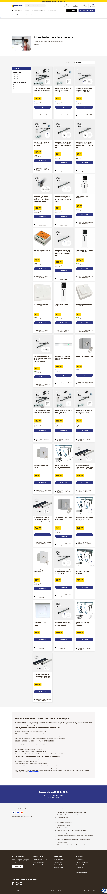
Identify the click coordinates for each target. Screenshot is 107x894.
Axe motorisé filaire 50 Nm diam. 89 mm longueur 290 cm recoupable (63, 467)
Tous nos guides (58, 862)
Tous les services (80, 859)
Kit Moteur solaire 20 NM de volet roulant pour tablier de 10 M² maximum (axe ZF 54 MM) (42, 676)
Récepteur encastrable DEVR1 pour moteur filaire (42, 251)
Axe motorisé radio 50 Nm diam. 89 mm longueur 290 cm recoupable (84, 519)
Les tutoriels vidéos (58, 865)
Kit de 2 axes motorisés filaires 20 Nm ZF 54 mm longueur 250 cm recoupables (42, 90)
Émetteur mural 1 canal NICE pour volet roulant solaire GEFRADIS (41, 623)
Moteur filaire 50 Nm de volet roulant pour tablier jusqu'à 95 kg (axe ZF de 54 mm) (63, 571)
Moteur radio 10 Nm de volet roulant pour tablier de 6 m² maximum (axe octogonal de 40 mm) (63, 252)
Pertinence (85, 62)
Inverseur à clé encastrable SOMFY (41, 466)
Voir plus (36, 44)
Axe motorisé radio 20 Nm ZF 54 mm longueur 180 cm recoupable (63, 412)
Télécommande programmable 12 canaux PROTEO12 (84, 251)
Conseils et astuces (58, 867)
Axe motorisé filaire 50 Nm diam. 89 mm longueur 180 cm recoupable (84, 623)
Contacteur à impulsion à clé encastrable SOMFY (41, 570)
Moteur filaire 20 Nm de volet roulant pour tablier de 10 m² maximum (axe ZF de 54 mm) (84, 90)
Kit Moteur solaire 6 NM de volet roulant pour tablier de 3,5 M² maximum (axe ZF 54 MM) (84, 467)
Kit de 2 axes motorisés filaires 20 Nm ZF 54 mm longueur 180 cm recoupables (42, 412)
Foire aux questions (58, 859)
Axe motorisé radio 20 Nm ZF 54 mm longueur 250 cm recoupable (42, 143)
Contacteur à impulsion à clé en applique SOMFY (63, 518)
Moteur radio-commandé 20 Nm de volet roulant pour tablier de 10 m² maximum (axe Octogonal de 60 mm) (42, 359)
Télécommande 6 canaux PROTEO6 (61, 305)
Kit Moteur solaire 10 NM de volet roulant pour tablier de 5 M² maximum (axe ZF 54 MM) (42, 519)
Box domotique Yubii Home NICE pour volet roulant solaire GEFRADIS (63, 358)
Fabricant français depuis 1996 (40, 859)
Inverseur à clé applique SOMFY (84, 356)
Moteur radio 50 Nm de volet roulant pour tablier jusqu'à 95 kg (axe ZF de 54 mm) (63, 623)
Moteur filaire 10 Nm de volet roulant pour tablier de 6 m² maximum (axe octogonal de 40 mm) (63, 144)
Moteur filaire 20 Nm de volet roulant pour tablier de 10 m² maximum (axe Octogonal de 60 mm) (84, 144)
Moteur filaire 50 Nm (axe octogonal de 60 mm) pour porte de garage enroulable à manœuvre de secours (41, 198)
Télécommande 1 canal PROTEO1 (82, 197)
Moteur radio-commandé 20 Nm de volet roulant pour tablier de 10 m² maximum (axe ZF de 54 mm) (63, 198)
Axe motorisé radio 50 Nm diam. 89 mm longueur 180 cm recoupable (84, 571)
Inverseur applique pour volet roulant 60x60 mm (84, 305)
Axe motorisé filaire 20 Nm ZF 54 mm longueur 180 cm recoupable (84, 412)
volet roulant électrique (33, 771)
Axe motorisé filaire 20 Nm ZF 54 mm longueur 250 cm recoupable (63, 90)
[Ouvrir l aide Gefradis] (103, 890)
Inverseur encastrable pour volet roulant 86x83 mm (41, 305)
